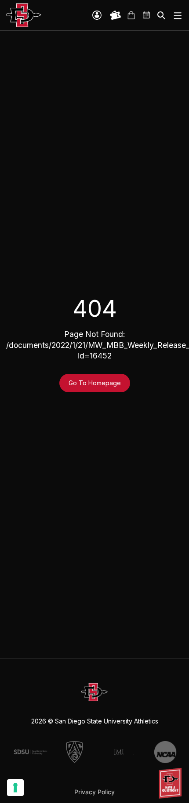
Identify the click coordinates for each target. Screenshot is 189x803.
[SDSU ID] (97, 15)
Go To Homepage (95, 383)
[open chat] (171, 783)
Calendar (147, 15)
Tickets (116, 15)
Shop (131, 15)
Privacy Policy (94, 792)
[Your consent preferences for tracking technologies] (15, 787)
